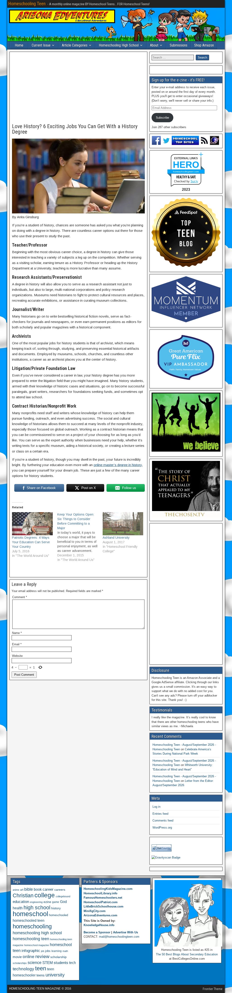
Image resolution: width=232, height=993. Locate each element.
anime (16, 889)
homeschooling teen (31, 939)
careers (59, 889)
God (63, 902)
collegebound (63, 896)
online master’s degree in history (118, 465)
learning (56, 951)
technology (23, 968)
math (65, 951)
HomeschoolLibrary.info (100, 893)
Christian (23, 895)
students (61, 962)
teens (40, 975)
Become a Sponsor (97, 932)
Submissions (178, 45)
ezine (47, 902)
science (34, 962)
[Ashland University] (123, 524)
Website (17, 656)
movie (17, 957)
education (21, 902)
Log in (156, 806)
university (55, 974)
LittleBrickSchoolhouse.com (103, 906)
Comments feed (162, 820)
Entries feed (160, 813)
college (44, 895)
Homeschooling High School (119, 45)
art (21, 889)
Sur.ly (194, 181)
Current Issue (41, 45)
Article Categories (74, 45)
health (18, 908)
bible (28, 889)
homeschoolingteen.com (186, 171)
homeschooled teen (28, 920)
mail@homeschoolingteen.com (119, 936)
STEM (47, 963)
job (42, 951)
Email (17, 644)
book (38, 889)
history (56, 908)
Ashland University (116, 537)
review (42, 956)
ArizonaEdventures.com (100, 915)
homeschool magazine (36, 945)
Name (17, 633)
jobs (48, 951)
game (55, 902)
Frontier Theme (212, 989)
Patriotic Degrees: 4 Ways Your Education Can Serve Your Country (31, 542)
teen (40, 968)
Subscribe (162, 117)
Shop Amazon (204, 45)
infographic (31, 951)
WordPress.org (162, 827)
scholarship (58, 957)
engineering (36, 902)
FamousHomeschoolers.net (103, 897)
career (48, 889)
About (154, 45)
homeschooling (32, 926)
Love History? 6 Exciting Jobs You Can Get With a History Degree (75, 129)
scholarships (20, 963)
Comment (19, 597)
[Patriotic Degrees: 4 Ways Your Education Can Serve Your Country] (32, 524)
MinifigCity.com (95, 911)
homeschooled (58, 915)
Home (19, 45)
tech (72, 963)
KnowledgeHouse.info (99, 925)
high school (37, 907)
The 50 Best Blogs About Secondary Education (187, 954)
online (28, 956)
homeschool (30, 913)
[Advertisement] (78, 88)
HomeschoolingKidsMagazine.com (108, 888)
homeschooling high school (37, 933)
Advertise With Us (125, 932)
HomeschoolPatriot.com (101, 902)
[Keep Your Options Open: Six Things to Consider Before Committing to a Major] (80, 537)
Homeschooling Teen (27, 3)
